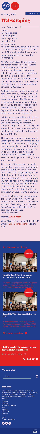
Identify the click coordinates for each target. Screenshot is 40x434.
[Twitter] (3, 423)
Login (4, 417)
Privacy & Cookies (8, 419)
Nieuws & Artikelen (9, 405)
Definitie (5, 401)
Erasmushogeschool (19, 223)
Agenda (5, 410)
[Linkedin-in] (9, 423)
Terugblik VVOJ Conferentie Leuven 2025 (19, 314)
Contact (5, 414)
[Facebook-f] (6, 423)
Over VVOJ (5, 412)
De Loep (5, 403)
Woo (3, 407)
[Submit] (37, 376)
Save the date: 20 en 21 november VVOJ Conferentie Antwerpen (17, 276)
